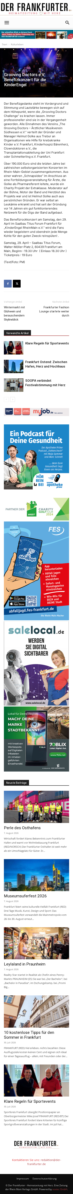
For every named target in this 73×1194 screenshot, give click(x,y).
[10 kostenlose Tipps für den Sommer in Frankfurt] (36, 1011)
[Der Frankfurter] (36, 9)
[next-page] (12, 399)
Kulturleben (17, 44)
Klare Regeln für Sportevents (47, 343)
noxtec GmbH (59, 1189)
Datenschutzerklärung (45, 1178)
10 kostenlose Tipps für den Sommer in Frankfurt (29, 1035)
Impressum (23, 1178)
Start (4, 44)
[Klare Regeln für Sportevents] (13, 348)
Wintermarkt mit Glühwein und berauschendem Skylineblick (14, 313)
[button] (6, 22)
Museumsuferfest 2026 (25, 896)
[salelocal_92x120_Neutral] (36, 704)
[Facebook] (8, 284)
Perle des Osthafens (22, 828)
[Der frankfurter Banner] (36, 34)
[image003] (36, 488)
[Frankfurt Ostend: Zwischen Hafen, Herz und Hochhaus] (13, 366)
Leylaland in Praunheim (24, 964)
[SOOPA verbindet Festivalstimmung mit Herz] (13, 385)
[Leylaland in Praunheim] (36, 943)
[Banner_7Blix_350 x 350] (36, 770)
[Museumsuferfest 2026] (36, 875)
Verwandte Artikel (17, 333)
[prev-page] (6, 399)
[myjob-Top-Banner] (36, 415)
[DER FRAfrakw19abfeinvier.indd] (36, 619)
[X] (17, 284)
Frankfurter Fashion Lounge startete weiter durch (54, 311)
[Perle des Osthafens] (36, 807)
